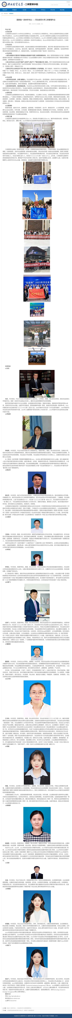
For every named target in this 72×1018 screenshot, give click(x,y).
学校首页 (68, 1)
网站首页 (5, 9)
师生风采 (52, 9)
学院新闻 (11, 13)
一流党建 (24, 9)
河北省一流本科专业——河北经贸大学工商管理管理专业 (19, 1008)
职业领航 (62, 9)
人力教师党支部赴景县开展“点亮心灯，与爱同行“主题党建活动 (20, 1010)
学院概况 (14, 9)
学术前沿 (43, 9)
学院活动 (33, 9)
